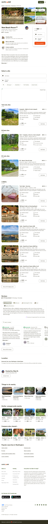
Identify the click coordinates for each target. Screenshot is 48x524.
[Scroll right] (46, 392)
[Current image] (8, 124)
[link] (24, 116)
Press (3, 480)
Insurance (15, 479)
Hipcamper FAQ (5, 482)
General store (4, 473)
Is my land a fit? (16, 473)
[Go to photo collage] (13, 15)
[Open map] (24, 95)
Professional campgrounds (16, 476)
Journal (3, 476)
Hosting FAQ (15, 484)
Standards (15, 482)
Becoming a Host (16, 471)
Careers (3, 478)
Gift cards (4, 471)
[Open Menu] (45, 2)
